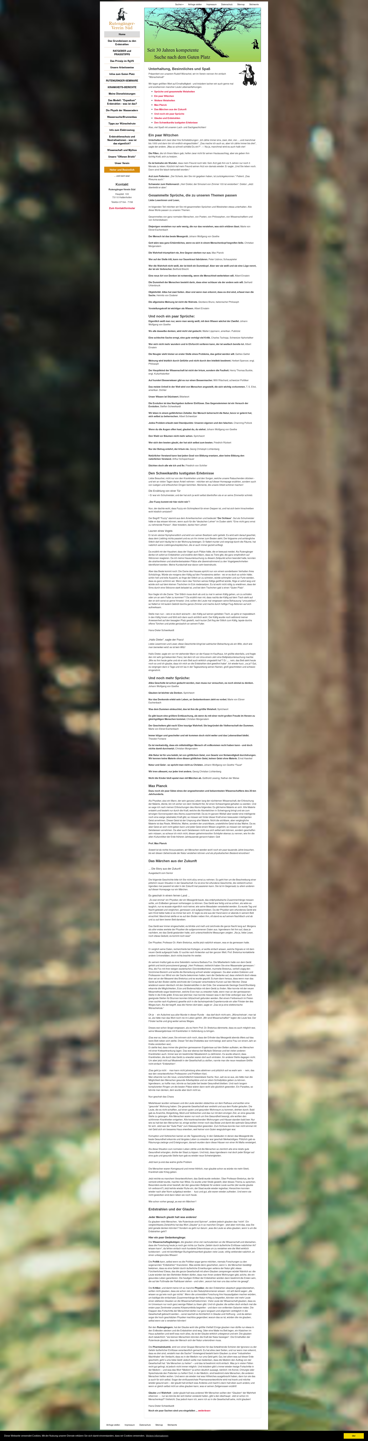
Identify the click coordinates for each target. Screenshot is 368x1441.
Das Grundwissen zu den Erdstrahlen (122, 42)
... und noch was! (122, 175)
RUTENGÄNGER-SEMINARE (122, 80)
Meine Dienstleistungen (122, 93)
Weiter (265, 35)
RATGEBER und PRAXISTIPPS (122, 52)
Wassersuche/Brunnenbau (122, 117)
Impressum (211, 4)
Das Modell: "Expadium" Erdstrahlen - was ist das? (122, 101)
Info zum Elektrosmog (122, 130)
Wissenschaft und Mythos (122, 150)
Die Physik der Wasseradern (122, 110)
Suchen (178, 4)
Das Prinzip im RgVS (122, 61)
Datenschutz (227, 4)
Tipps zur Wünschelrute (122, 123)
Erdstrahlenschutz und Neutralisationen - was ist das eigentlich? (122, 140)
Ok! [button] (353, 1436)
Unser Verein (122, 163)
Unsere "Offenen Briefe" (122, 156)
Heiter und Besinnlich (122, 169)
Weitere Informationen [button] (157, 1436)
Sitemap (241, 4)
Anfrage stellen (195, 4)
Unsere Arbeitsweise (122, 67)
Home (122, 34)
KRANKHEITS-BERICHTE (122, 87)
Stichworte (254, 4)
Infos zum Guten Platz (122, 74)
